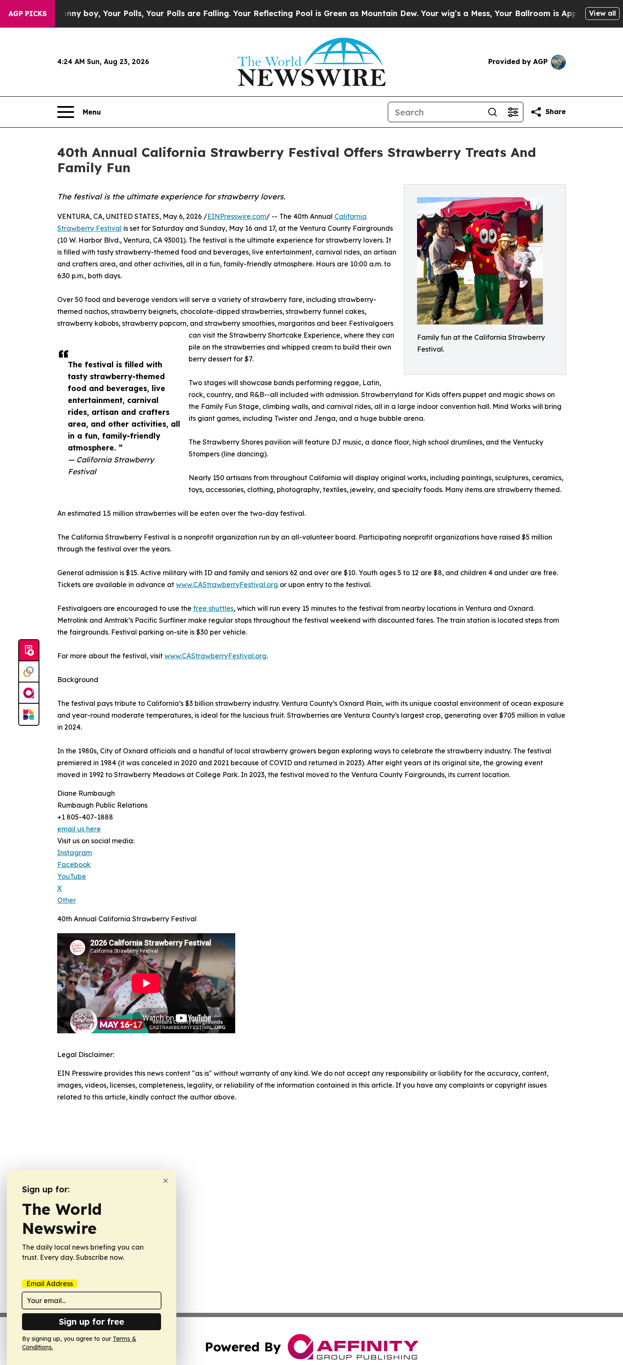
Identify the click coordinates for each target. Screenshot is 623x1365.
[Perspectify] (29, 671)
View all (602, 13)
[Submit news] (29, 650)
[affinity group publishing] (29, 693)
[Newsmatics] (29, 714)
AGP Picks (27, 13)
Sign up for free (91, 1321)
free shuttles (213, 608)
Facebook (74, 864)
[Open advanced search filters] (513, 112)
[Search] (492, 112)
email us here (79, 829)
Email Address (49, 1283)
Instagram (74, 852)
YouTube (71, 876)
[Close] (165, 1181)
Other (66, 900)
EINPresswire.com (236, 216)
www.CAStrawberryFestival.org (227, 584)
